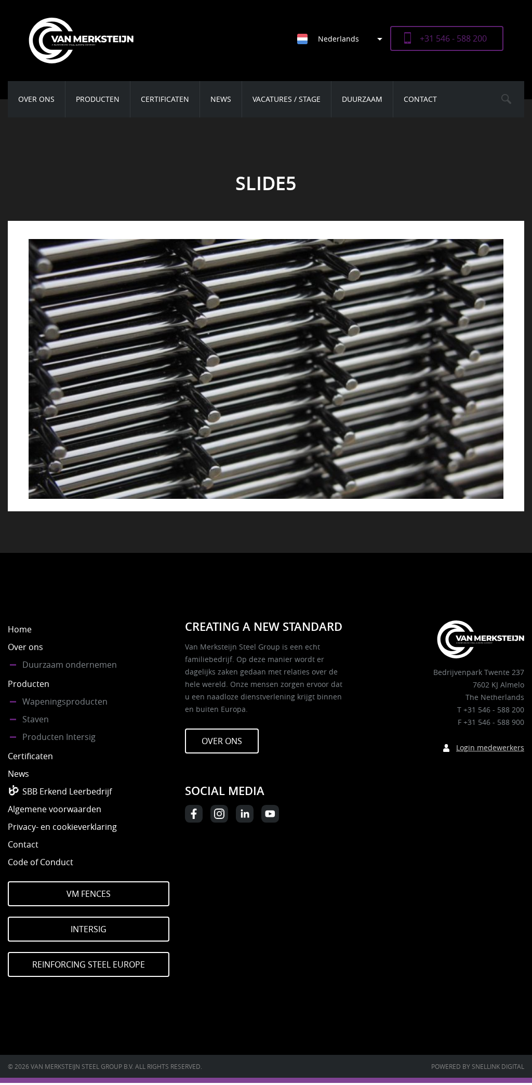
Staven (35, 719)
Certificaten (165, 99)
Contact (420, 99)
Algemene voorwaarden (54, 809)
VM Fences (88, 893)
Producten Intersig (59, 737)
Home (20, 629)
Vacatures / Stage (286, 99)
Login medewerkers (490, 747)
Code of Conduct (40, 862)
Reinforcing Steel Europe (88, 964)
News (220, 99)
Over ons (36, 99)
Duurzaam (362, 99)
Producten (97, 99)
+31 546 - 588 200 (453, 38)
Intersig (89, 929)
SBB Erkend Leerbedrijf (67, 791)
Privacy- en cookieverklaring (62, 826)
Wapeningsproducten (65, 701)
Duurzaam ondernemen (69, 664)
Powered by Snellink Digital (477, 1066)
